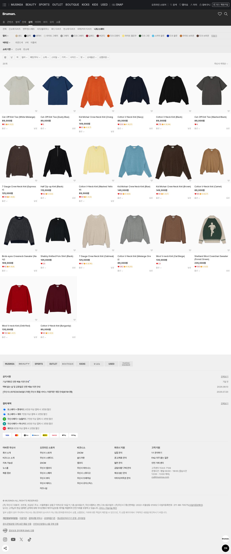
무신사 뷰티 (45, 478)
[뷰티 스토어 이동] (24, 364)
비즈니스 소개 (8, 458)
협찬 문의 (118, 463)
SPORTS (44, 4)
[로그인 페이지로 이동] (220, 4)
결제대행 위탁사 (35, 518)
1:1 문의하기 (157, 452)
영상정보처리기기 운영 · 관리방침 (71, 518)
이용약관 (23, 518)
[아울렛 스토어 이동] (53, 364)
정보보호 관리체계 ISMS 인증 (21, 530)
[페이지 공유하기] (5, 548)
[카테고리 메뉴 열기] (4, 4)
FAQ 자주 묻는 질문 (160, 458)
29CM (43, 463)
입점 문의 (118, 452)
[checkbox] (18, 35)
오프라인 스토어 (159, 4)
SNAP (119, 4)
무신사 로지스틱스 (85, 483)
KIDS (95, 4)
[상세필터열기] (5, 57)
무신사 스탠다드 (46, 458)
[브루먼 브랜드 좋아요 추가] (219, 14)
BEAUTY (31, 4)
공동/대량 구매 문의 (122, 468)
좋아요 (185, 4)
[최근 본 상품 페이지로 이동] (225, 538)
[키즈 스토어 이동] (97, 364)
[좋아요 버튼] (36, 111)
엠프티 (80, 463)
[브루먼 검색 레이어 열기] (226, 14)
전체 (225, 548)
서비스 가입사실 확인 (108, 508)
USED (104, 4)
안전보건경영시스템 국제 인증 (45, 524)
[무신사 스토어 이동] (10, 364)
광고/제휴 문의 (120, 458)
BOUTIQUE (72, 4)
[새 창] (5, 539)
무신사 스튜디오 (84, 473)
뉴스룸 (5, 468)
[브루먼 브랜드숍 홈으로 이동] (9, 14)
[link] (4, 22)
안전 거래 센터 (158, 463)
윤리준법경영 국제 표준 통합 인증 (17, 524)
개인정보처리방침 (10, 518)
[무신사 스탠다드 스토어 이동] (126, 364)
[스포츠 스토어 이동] (39, 364)
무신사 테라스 (46, 483)
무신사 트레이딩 (84, 478)
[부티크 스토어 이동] (68, 364)
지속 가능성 (8, 463)
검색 (175, 4)
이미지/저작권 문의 (122, 478)
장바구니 (206, 4)
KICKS (85, 4)
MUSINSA (17, 4)
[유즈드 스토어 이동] (111, 364)
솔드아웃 (81, 458)
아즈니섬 (43, 488)
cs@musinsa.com (160, 477)
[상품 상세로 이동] (19, 90)
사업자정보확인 (195, 505)
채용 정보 (7, 473)
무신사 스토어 (46, 452)
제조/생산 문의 (120, 473)
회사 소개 (7, 452)
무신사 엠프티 (46, 468)
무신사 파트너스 (84, 468)
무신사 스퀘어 (46, 473)
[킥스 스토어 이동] (82, 364)
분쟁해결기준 (49, 518)
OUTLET (57, 4)
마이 (195, 4)
